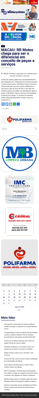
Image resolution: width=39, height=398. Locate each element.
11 (14, 294)
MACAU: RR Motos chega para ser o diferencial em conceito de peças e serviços (17, 57)
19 (19, 297)
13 (25, 294)
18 (14, 297)
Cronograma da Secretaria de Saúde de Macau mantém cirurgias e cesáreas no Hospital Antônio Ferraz (20, 326)
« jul (19, 310)
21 (30, 297)
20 (25, 297)
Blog (3, 46)
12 (19, 294)
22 (35, 297)
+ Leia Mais (5, 109)
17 (9, 297)
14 (30, 294)
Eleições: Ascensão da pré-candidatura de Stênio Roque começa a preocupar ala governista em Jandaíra (20, 387)
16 (4, 297)
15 (35, 294)
